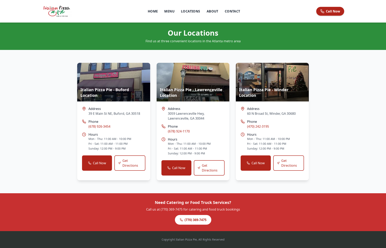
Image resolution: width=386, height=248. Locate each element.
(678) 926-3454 (99, 126)
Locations (190, 11)
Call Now (99, 163)
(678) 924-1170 (179, 131)
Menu (169, 11)
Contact (232, 11)
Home (153, 11)
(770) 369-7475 (195, 220)
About (212, 11)
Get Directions (130, 163)
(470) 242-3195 (258, 126)
